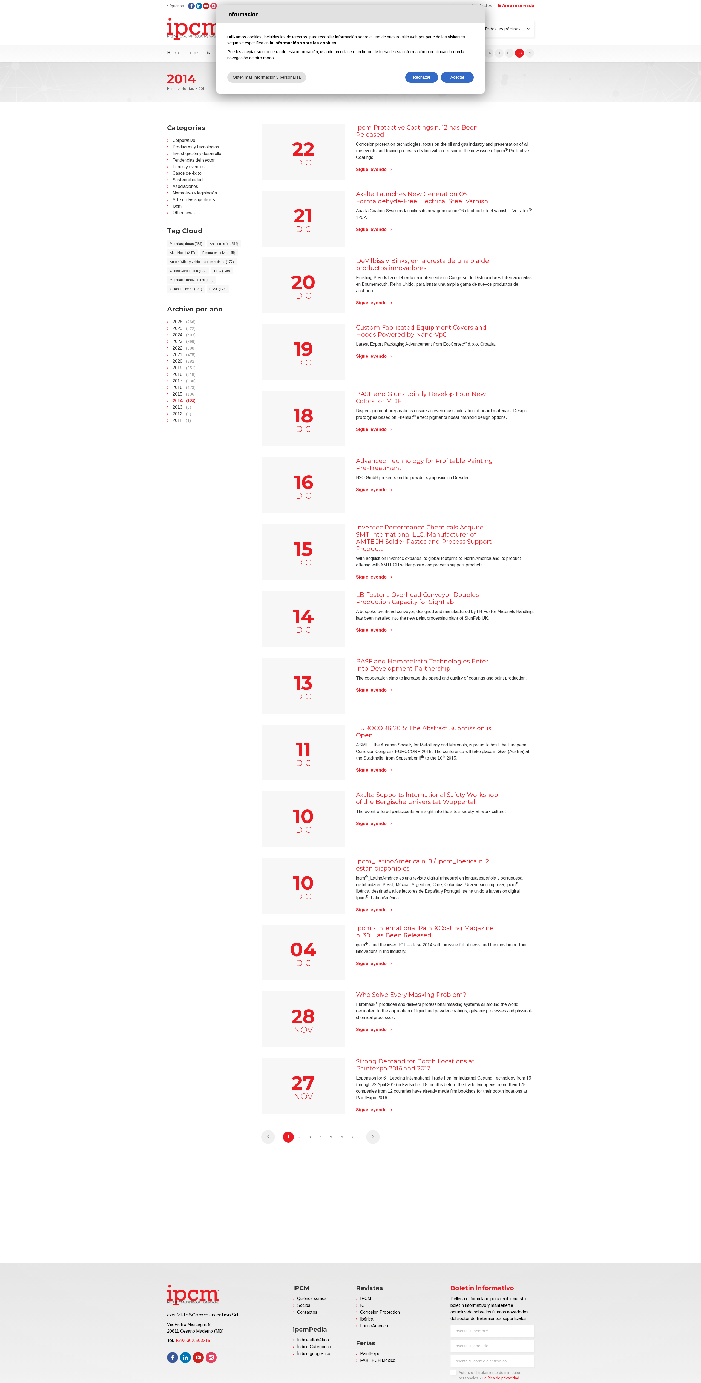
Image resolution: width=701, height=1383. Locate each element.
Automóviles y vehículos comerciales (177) (202, 262)
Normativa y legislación (195, 193)
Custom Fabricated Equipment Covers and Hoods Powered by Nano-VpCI (421, 331)
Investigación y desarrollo (197, 153)
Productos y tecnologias (196, 147)
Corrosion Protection (380, 1312)
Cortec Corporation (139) (188, 271)
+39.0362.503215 (192, 1340)
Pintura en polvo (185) (218, 253)
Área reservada (518, 5)
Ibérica (366, 1319)
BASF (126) (218, 289)
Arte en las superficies (194, 199)
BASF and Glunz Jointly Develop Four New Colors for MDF (421, 397)
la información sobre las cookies (303, 43)
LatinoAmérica (374, 1326)
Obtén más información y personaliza (267, 77)
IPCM (365, 1298)
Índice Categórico (314, 1346)
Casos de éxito (187, 173)
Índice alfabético (313, 1340)
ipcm (177, 206)
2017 (184, 381)
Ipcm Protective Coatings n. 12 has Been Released (417, 131)
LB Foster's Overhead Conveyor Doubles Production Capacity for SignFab (417, 598)
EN (489, 53)
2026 (184, 321)
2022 (184, 348)
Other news (184, 212)
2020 (184, 361)
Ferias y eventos (189, 166)
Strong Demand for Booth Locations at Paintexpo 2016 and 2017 (415, 1065)
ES (519, 53)
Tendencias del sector (194, 160)
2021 (184, 354)
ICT (363, 1305)
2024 (184, 335)
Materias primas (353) (186, 244)
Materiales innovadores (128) (192, 280)
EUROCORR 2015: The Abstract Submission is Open (423, 732)
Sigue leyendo (371, 169)
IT (499, 53)
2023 (184, 341)
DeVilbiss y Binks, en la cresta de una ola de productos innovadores (422, 264)
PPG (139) (222, 271)
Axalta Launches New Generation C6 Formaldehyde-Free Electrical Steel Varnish (422, 197)
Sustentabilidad (188, 179)
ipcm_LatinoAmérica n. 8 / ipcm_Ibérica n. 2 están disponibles (422, 865)
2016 (184, 387)
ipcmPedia (200, 52)
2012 (182, 413)
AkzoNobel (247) (182, 253)
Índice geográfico (313, 1353)
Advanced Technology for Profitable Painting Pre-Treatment (424, 464)
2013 (182, 407)
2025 (184, 328)
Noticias (188, 89)
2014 (202, 89)
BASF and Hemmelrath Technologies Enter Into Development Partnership (422, 665)
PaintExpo (370, 1353)
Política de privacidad (500, 1378)
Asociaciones (185, 186)
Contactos (307, 1312)
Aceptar (457, 77)
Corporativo (184, 140)
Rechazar (421, 77)
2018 (184, 374)
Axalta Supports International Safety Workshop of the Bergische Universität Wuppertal (427, 798)
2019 (184, 367)
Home (173, 52)
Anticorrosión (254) (224, 244)
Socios (303, 1305)
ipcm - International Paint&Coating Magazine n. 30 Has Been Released (425, 931)
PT (530, 53)
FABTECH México (377, 1360)
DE (509, 53)
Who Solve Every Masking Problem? (411, 994)
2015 (184, 394)
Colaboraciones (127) (186, 289)
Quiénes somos (312, 1298)
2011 (182, 420)
